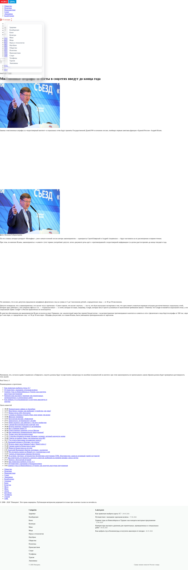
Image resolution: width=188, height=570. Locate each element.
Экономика (8, 14)
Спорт (6, 12)
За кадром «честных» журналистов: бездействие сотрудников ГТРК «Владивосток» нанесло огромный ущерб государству (54, 456)
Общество (8, 6)
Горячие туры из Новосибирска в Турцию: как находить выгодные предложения (38, 465)
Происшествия (9, 10)
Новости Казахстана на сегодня (20, 448)
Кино (6, 483)
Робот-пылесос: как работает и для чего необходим (27, 423)
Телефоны (8, 495)
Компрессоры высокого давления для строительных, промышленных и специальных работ (23, 397)
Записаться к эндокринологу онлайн (22, 421)
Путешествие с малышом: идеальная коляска (21, 390)
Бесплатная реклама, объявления (21, 419)
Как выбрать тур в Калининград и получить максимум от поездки (120, 531)
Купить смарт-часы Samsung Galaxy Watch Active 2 (27, 444)
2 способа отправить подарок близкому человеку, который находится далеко (37, 436)
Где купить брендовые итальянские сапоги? (25, 440)
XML (6, 498)
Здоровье (7, 481)
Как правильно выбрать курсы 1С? (17, 388)
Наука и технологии (36, 534)
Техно (6, 491)
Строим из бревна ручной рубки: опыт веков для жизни (29, 415)
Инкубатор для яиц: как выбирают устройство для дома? (30, 411)
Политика (8, 8)
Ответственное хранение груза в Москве (24, 430)
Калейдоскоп (9, 16)
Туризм (7, 497)
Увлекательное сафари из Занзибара (22, 409)
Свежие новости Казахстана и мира (22, 446)
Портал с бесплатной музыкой (20, 460)
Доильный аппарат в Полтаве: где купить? (23, 442)
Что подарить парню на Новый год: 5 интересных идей (29, 452)
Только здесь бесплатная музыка (21, 434)
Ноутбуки (8, 493)
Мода (6, 487)
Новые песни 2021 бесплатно (20, 413)
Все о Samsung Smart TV (18, 428)
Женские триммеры (16, 417)
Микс (6, 489)
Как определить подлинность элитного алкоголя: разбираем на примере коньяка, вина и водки (43, 458)
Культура (7, 485)
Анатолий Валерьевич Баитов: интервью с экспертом (28, 450)
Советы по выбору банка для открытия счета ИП (27, 438)
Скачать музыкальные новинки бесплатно (24, 454)
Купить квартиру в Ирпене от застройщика (25, 426)
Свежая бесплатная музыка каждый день (24, 424)
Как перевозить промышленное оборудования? (26, 432)
